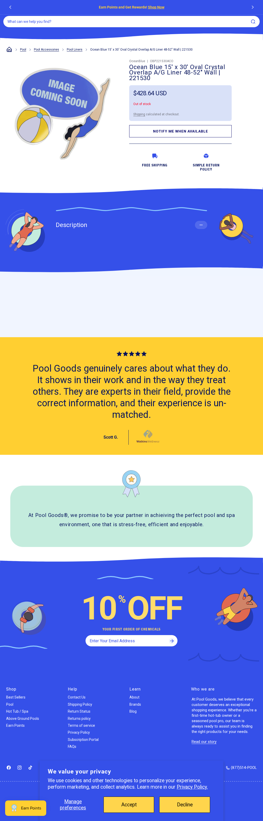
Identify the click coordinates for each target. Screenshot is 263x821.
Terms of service (81, 725)
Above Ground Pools (22, 718)
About (134, 697)
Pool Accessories (46, 49)
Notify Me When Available (180, 131)
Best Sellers (15, 697)
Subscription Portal (83, 740)
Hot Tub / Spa (17, 711)
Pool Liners (74, 49)
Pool (23, 49)
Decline (185, 805)
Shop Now (156, 7)
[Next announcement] (253, 7)
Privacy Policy (79, 732)
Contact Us (77, 697)
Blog (133, 711)
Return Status (79, 711)
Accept (129, 805)
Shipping (139, 114)
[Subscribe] (171, 641)
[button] (254, 23)
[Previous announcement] (10, 7)
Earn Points (15, 725)
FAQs (72, 746)
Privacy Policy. (192, 787)
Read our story (204, 741)
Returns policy (79, 718)
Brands (135, 704)
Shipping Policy (80, 704)
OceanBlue (137, 61)
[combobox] (131, 21)
